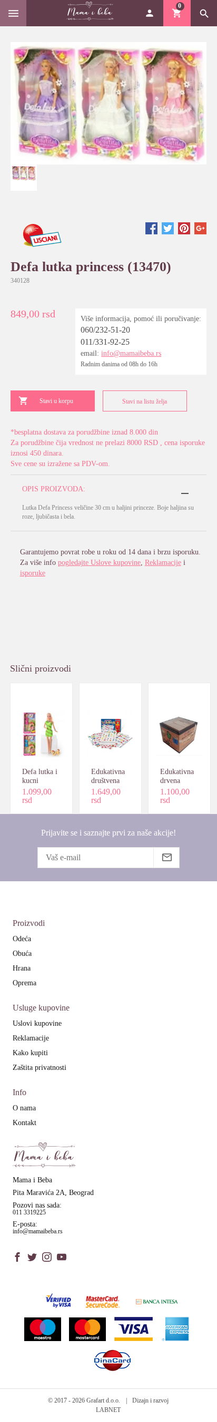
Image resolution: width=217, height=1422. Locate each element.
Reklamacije (163, 562)
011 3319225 (29, 1212)
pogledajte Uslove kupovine (99, 562)
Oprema (24, 983)
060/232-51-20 (105, 329)
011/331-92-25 (105, 341)
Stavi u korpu (56, 401)
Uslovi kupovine (37, 1023)
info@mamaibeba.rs (131, 353)
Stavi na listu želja (144, 401)
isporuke (32, 573)
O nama (24, 1108)
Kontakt (24, 1123)
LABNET (108, 1410)
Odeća (22, 939)
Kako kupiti (30, 1053)
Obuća (22, 953)
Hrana (22, 968)
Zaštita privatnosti (39, 1067)
